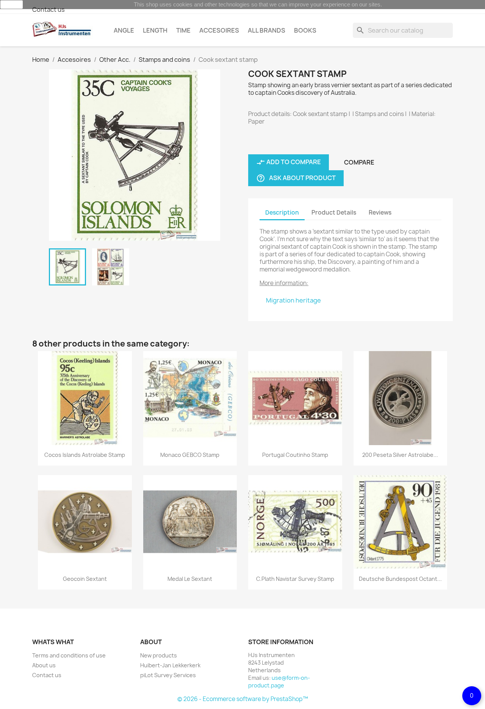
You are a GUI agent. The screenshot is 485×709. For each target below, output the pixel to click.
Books (305, 30)
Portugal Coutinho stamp (295, 454)
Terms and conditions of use (69, 655)
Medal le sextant (189, 578)
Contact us (48, 9)
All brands (266, 30)
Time (183, 30)
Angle (124, 30)
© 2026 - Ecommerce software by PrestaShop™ (242, 699)
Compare (359, 162)
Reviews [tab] (380, 212)
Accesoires (219, 30)
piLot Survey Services (168, 675)
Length (155, 30)
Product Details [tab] (333, 212)
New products (158, 655)
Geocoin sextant (85, 578)
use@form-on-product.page (279, 681)
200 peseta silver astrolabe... (400, 454)
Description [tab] (282, 212)
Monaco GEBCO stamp (189, 454)
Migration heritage (293, 300)
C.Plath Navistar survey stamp (295, 578)
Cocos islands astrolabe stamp (84, 454)
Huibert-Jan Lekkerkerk (170, 665)
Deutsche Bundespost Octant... (400, 578)
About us (44, 665)
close (11, 5)
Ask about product (296, 178)
